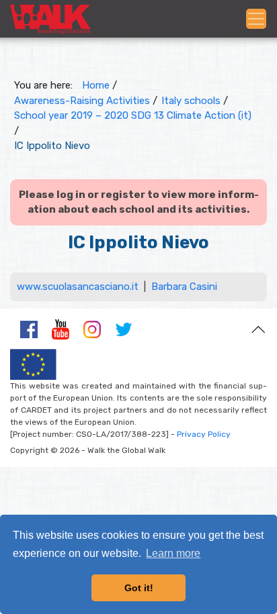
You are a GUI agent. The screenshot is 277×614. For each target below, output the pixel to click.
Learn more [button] (173, 553)
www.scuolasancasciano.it (77, 286)
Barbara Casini (184, 286)
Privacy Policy (204, 434)
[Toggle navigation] (256, 19)
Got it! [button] (138, 587)
